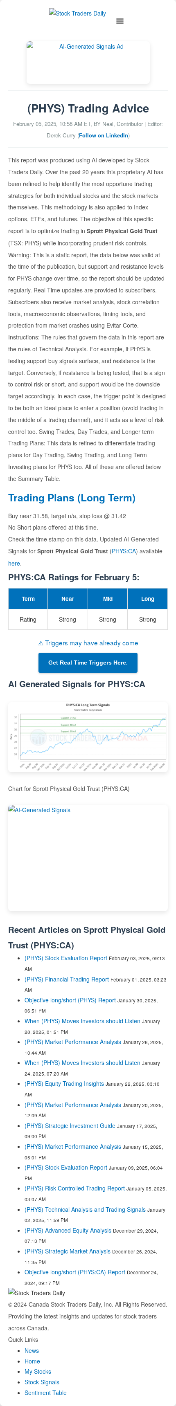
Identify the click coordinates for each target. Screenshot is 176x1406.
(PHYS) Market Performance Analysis (73, 1042)
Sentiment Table (46, 1392)
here (14, 563)
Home (32, 1361)
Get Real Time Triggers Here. (88, 662)
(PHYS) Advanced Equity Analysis (68, 1230)
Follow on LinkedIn (103, 135)
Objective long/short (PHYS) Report (70, 1000)
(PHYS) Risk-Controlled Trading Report (75, 1188)
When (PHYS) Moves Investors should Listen (82, 1021)
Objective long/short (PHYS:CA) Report (75, 1272)
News (32, 1350)
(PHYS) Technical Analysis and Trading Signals (85, 1209)
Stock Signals (42, 1382)
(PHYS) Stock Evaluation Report (66, 958)
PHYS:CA (124, 551)
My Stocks (38, 1371)
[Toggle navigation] (120, 21)
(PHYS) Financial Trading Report (67, 979)
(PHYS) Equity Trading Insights (64, 1083)
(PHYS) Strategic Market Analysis (68, 1251)
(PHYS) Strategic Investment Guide (70, 1125)
